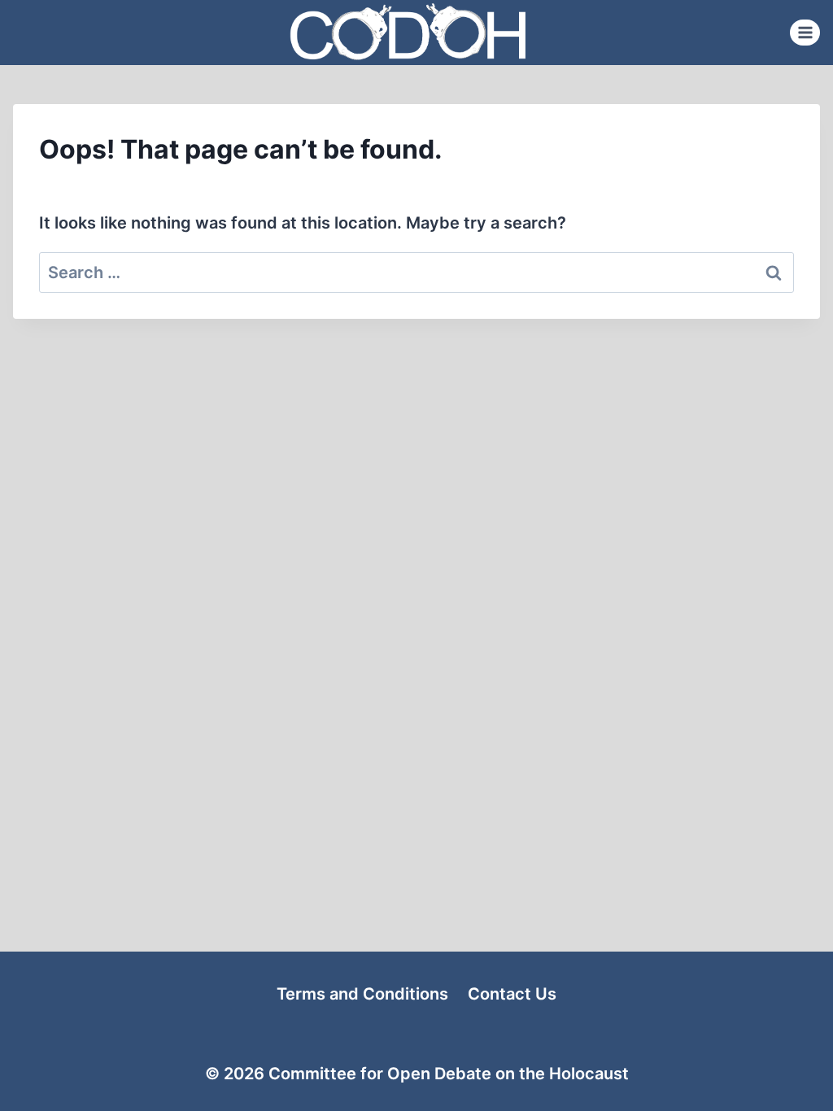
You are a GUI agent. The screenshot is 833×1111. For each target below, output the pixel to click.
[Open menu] (805, 32)
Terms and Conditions (362, 994)
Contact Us (512, 994)
